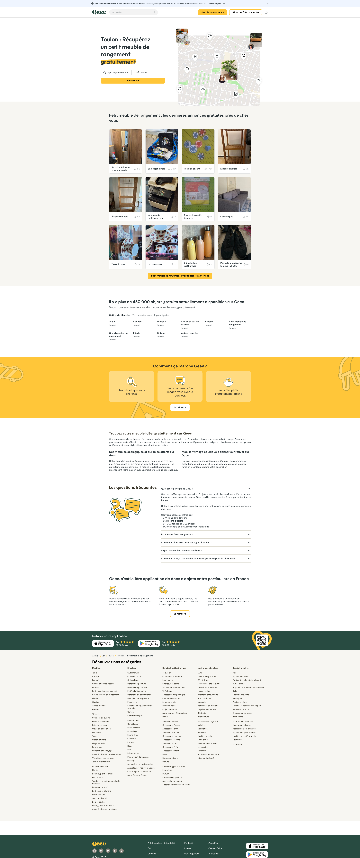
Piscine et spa (98, 794)
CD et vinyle (203, 680)
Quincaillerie (133, 680)
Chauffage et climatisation (139, 771)
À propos (213, 853)
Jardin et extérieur (101, 761)
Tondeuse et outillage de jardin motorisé (106, 782)
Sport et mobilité (240, 668)
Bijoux (165, 754)
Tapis (94, 736)
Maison (95, 709)
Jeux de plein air (99, 798)
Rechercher (133, 80)
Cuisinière (131, 738)
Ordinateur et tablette (172, 676)
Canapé (137, 323)
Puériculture (203, 716)
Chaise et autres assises (190, 324)
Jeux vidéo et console (207, 687)
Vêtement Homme (170, 732)
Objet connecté (169, 709)
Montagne (237, 698)
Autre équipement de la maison (106, 754)
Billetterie (202, 713)
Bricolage (131, 668)
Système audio (169, 702)
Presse (187, 848)
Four (129, 749)
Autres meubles (189, 335)
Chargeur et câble (170, 683)
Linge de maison (99, 743)
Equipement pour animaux (244, 732)
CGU (150, 848)
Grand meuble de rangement (118, 336)
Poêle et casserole (100, 721)
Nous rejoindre (191, 853)
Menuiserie (132, 702)
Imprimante (167, 680)
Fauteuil (161, 323)
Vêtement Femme (170, 721)
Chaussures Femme (171, 725)
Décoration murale (100, 725)
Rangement (97, 747)
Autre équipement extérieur (104, 809)
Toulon (111, 655)
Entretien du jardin (100, 787)
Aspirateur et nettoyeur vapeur (141, 768)
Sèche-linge (132, 735)
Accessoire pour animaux (244, 728)
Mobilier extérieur (100, 766)
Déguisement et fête (207, 709)
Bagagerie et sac (170, 758)
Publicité (188, 843)
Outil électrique (134, 676)
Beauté (165, 761)
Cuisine (161, 335)
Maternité (202, 750)
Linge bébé (203, 739)
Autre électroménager (137, 775)
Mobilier (201, 725)
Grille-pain (132, 760)
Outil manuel (133, 672)
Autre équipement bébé (208, 754)
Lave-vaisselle (133, 727)
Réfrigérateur (133, 720)
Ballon (235, 691)
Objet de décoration (101, 728)
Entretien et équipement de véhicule (139, 706)
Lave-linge (132, 731)
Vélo (234, 672)
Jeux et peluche (205, 691)
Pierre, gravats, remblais (103, 805)
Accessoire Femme (171, 728)
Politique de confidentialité (161, 843)
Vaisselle (96, 714)
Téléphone (167, 691)
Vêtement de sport (241, 709)
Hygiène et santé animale (244, 736)
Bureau (209, 323)
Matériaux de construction (139, 694)
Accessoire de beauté (172, 781)
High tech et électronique (174, 668)
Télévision (166, 672)
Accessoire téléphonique (173, 694)
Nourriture (237, 739)
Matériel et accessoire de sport (247, 705)
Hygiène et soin (205, 736)
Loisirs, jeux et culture (208, 668)
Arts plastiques (204, 698)
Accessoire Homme (171, 739)
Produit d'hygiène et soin (173, 766)
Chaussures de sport (242, 713)
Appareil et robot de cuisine (140, 764)
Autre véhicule (239, 683)
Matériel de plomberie (137, 687)
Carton (130, 712)
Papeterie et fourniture (208, 694)
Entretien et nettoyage (102, 750)
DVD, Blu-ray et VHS (207, 676)
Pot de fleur (97, 777)
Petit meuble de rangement (237, 324)
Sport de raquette (241, 694)
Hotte (129, 746)
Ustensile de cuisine (101, 718)
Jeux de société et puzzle (209, 683)
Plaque (130, 742)
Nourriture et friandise (243, 721)
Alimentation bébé (206, 758)
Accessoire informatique (173, 687)
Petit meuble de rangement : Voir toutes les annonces (180, 275)
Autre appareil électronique (174, 713)
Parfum (165, 773)
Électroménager (134, 715)
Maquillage (167, 770)
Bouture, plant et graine (102, 773)
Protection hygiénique (172, 777)
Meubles (121, 655)
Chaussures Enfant (171, 747)
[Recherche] (154, 12)
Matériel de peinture (136, 683)
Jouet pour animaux (242, 725)
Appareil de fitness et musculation (248, 687)
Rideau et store (99, 739)
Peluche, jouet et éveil (207, 743)
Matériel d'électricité (136, 691)
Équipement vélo (240, 676)
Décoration (203, 728)
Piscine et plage (240, 702)
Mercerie (202, 702)
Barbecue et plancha (101, 791)
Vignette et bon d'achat (103, 758)
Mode (165, 716)
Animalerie (238, 716)
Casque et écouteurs (172, 698)
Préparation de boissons (138, 757)
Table (112, 323)
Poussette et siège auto (208, 721)
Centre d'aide (215, 848)
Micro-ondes (133, 753)
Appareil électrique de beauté (176, 784)
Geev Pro (213, 843)
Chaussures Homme (171, 736)
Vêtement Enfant (170, 743)
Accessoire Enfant (170, 750)
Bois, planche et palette (138, 698)
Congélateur (133, 724)
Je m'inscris (180, 407)
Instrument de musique (208, 705)
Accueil (95, 655)
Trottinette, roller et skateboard (247, 680)
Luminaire (96, 732)
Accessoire (203, 747)
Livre (200, 672)
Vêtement (202, 732)
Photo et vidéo (169, 705)
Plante (95, 770)
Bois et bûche (98, 802)
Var (103, 655)
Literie (136, 335)
